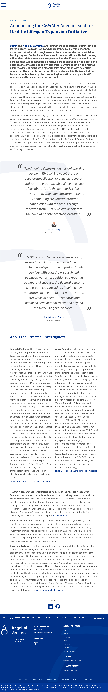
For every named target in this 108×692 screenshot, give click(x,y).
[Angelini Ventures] (54, 5)
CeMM (13, 45)
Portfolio (66, 644)
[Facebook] (57, 606)
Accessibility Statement (71, 679)
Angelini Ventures (33, 45)
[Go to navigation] (3, 5)
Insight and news (69, 651)
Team (65, 641)
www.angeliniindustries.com (49, 589)
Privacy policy (37, 679)
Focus (65, 634)
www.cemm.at (60, 515)
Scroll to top (99, 618)
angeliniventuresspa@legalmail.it (32, 690)
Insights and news (22, 617)
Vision (65, 630)
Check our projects (70, 670)
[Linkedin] (50, 606)
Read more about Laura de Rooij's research (30, 480)
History (66, 647)
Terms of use (51, 679)
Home (10, 617)
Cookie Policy (22, 679)
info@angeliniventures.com (43, 632)
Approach (66, 637)
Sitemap (88, 679)
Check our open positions (72, 660)
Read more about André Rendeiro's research (76, 470)
